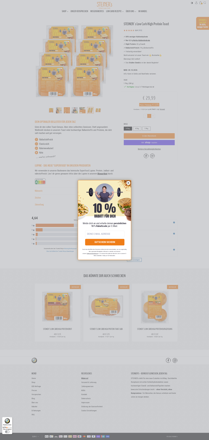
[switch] (7, 431)
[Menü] (11, 418)
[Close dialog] (128, 183)
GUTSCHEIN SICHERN (104, 242)
